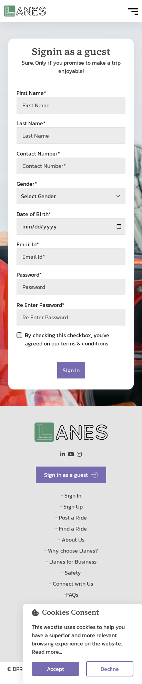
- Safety (71, 572)
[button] (133, 11)
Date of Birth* (34, 214)
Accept (55, 669)
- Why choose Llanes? (71, 550)
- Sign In (71, 495)
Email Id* (28, 244)
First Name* (31, 93)
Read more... (47, 652)
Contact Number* (38, 153)
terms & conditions (84, 343)
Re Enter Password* (40, 305)
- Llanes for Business (71, 561)
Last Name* (31, 123)
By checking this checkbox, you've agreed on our (67, 339)
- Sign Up (71, 506)
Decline (110, 669)
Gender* (27, 184)
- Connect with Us (71, 583)
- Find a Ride (71, 528)
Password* (29, 274)
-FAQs (71, 594)
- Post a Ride (71, 517)
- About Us (71, 539)
